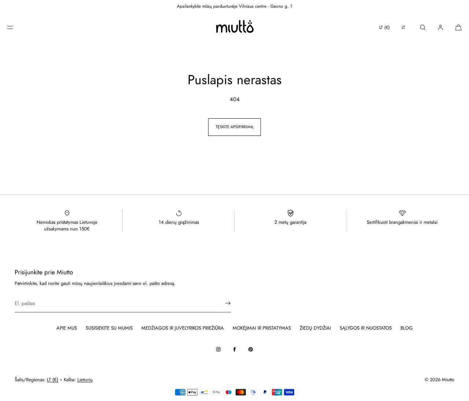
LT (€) (384, 27)
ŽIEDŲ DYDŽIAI (315, 327)
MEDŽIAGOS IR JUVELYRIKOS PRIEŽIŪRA (182, 327)
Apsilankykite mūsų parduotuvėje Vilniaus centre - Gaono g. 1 (234, 6)
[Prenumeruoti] (222, 303)
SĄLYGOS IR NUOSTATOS (366, 327)
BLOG (406, 327)
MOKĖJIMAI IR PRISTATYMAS (262, 327)
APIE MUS (66, 327)
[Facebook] (234, 349)
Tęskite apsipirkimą (234, 127)
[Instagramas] (218, 349)
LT (403, 27)
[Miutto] (234, 27)
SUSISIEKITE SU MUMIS (109, 327)
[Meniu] (16, 27)
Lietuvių (85, 379)
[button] (423, 27)
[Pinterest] (251, 349)
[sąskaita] (440, 27)
